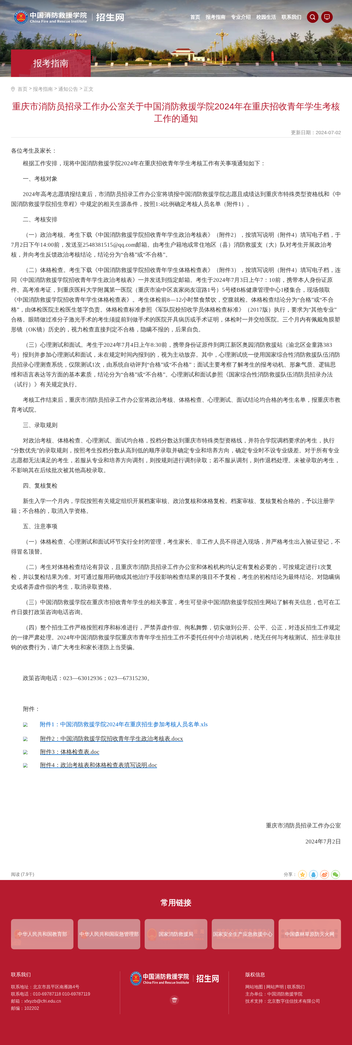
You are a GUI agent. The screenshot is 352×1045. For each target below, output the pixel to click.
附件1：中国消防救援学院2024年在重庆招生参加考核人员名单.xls (124, 724)
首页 (23, 89)
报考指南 (43, 89)
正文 (89, 89)
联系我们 (296, 987)
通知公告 (68, 89)
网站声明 (275, 987)
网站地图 (254, 987)
